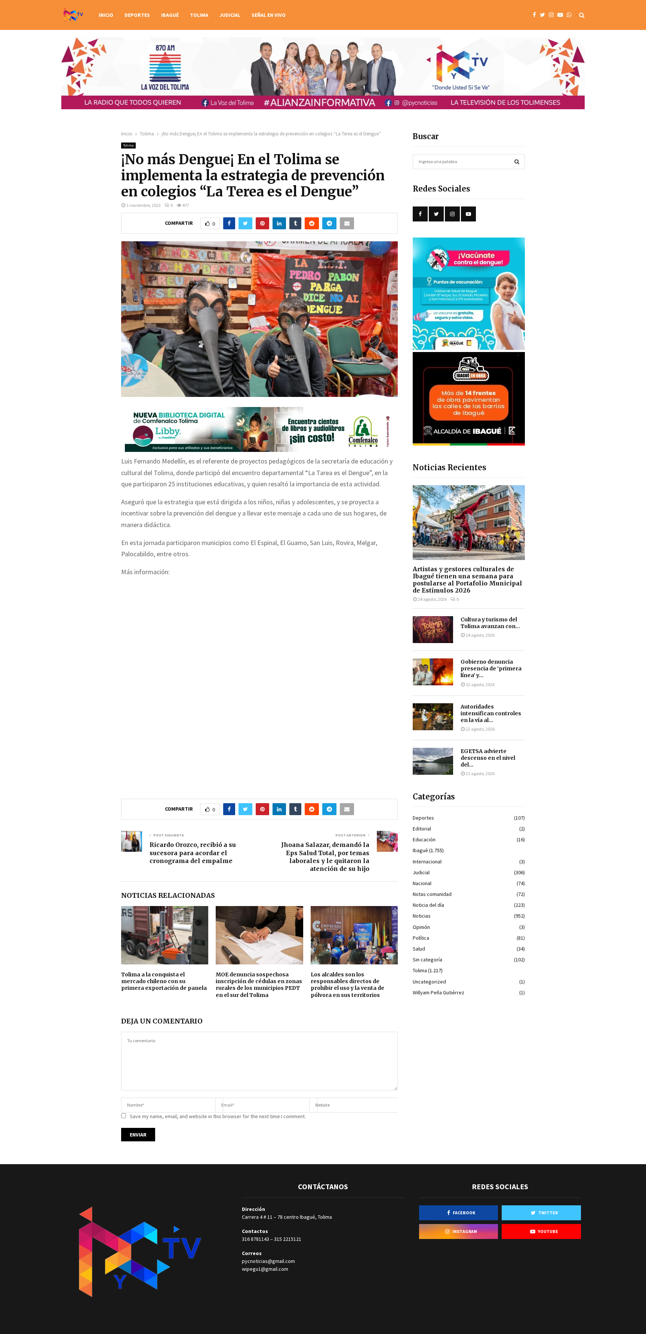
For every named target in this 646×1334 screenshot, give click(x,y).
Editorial (422, 828)
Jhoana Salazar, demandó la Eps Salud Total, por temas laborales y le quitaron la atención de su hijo (325, 856)
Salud (419, 948)
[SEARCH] (517, 161)
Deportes (137, 15)
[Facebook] (536, 15)
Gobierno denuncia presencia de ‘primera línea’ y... (491, 668)
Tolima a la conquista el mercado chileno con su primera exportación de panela (164, 981)
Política (421, 937)
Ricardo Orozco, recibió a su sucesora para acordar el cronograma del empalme (193, 853)
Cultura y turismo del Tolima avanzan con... (490, 623)
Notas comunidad (432, 894)
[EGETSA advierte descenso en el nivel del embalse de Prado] (433, 761)
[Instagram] (553, 15)
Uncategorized (429, 981)
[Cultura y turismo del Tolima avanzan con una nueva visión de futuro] (433, 629)
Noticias (422, 915)
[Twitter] (544, 15)
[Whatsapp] (571, 15)
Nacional (422, 883)
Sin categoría (427, 959)
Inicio (106, 15)
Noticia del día (428, 905)
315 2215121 (287, 1239)
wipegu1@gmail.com (265, 1269)
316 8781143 (255, 1239)
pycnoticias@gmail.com (268, 1261)
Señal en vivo (269, 15)
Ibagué (170, 15)
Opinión (421, 927)
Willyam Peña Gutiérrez (438, 992)
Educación (424, 839)
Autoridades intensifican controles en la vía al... (491, 713)
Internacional (427, 861)
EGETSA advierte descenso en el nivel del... (488, 758)
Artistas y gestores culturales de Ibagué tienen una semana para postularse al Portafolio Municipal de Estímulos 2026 (467, 579)
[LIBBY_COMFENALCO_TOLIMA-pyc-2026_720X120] (259, 449)
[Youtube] (562, 15)
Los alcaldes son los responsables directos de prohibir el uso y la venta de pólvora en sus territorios (347, 984)
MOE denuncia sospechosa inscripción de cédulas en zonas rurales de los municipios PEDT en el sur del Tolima (259, 984)
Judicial (229, 15)
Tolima (199, 15)
